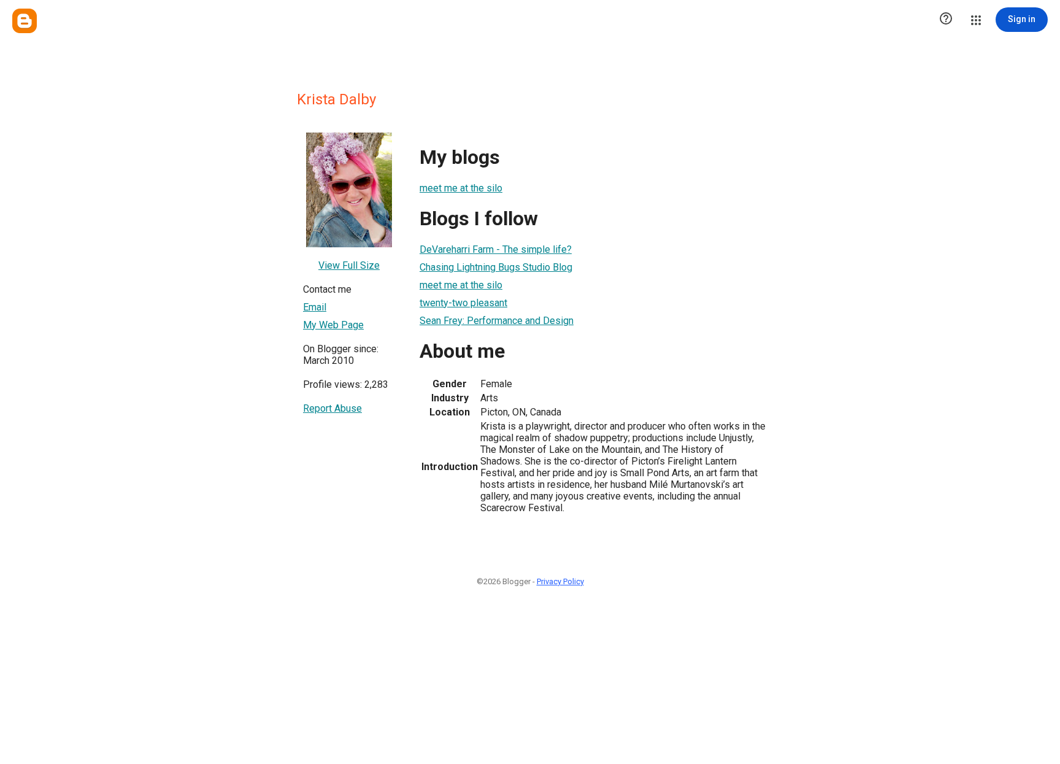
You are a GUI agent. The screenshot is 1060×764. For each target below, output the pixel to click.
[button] (946, 19)
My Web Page (333, 325)
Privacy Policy (560, 581)
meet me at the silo (461, 188)
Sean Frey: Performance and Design (497, 320)
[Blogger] (24, 21)
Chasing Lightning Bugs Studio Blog (496, 267)
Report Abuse (332, 408)
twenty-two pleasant (463, 303)
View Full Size (349, 265)
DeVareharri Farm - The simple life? (496, 249)
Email (314, 307)
